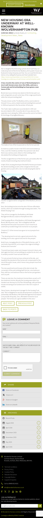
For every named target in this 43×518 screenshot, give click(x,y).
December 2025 (22, 432)
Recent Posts (10, 418)
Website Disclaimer (10, 475)
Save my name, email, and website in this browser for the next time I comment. (21, 346)
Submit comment (12, 374)
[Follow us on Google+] (10, 491)
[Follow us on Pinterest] (21, 491)
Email (5, 336)
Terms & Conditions (10, 467)
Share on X (9, 395)
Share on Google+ (12, 400)
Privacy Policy (9, 469)
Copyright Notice (9, 477)
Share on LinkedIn (11, 405)
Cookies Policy (9, 472)
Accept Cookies (14, 5)
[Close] (41, 4)
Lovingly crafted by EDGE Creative (12, 515)
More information (30, 5)
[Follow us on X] (6, 491)
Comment (6, 351)
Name (5, 329)
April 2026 (22, 428)
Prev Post (25, 303)
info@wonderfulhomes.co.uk (14, 487)
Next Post (8, 303)
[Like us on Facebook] (2, 491)
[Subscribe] (40, 506)
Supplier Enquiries (10, 480)
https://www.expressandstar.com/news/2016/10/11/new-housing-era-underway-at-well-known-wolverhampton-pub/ (20, 78)
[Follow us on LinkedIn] (17, 491)
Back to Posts (9, 309)
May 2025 (22, 442)
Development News (9, 35)
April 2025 (22, 447)
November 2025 (22, 437)
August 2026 (22, 423)
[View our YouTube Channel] (13, 491)
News (20, 35)
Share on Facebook (12, 390)
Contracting (31, 33)
